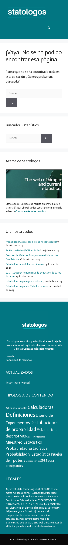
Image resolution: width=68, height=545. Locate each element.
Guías (28, 437)
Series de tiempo (33, 461)
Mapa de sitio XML (23, 522)
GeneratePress (50, 539)
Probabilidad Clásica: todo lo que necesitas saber (31, 241)
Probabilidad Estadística (27, 448)
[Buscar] (11, 102)
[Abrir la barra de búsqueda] (49, 28)
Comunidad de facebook (19, 360)
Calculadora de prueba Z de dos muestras (27, 286)
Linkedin (10, 356)
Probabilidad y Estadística (28, 454)
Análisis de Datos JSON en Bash (22, 250)
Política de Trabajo (24, 496)
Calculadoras (40, 407)
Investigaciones (38, 437)
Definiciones (20, 414)
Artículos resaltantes (16, 408)
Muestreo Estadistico (24, 442)
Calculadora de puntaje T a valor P (24, 281)
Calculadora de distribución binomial (25, 264)
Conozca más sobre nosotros (30, 211)
